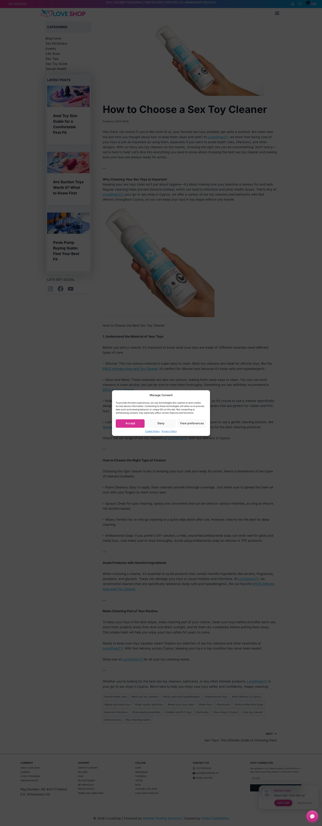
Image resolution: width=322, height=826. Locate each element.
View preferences (192, 423)
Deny (161, 423)
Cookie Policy (152, 431)
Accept (130, 423)
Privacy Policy (169, 431)
